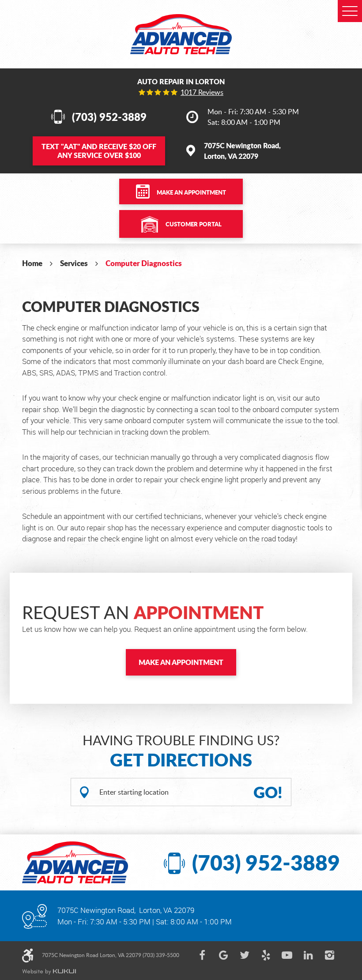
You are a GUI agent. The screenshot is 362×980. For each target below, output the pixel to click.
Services (74, 263)
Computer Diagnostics (144, 263)
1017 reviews (202, 92)
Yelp (265, 955)
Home (32, 263)
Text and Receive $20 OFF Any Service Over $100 (98, 150)
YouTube (287, 955)
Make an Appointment (191, 192)
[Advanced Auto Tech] (181, 34)
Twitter (244, 955)
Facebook (202, 955)
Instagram (329, 955)
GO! (268, 792)
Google (223, 955)
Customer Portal (194, 224)
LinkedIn (308, 955)
